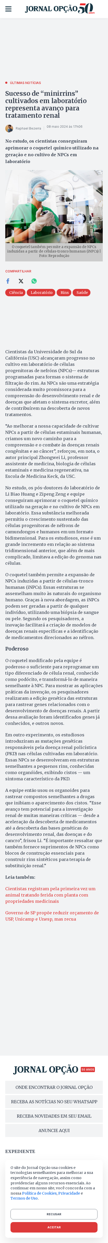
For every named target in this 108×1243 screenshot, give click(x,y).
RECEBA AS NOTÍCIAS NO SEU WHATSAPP (54, 1101)
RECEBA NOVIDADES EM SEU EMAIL (54, 1116)
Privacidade (69, 1193)
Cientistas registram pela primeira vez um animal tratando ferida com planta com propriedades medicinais (50, 895)
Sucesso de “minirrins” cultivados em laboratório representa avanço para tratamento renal (46, 104)
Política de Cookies (39, 1193)
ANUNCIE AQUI (54, 1130)
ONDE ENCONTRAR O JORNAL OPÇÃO (54, 1087)
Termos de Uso (24, 1198)
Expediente (20, 1151)
